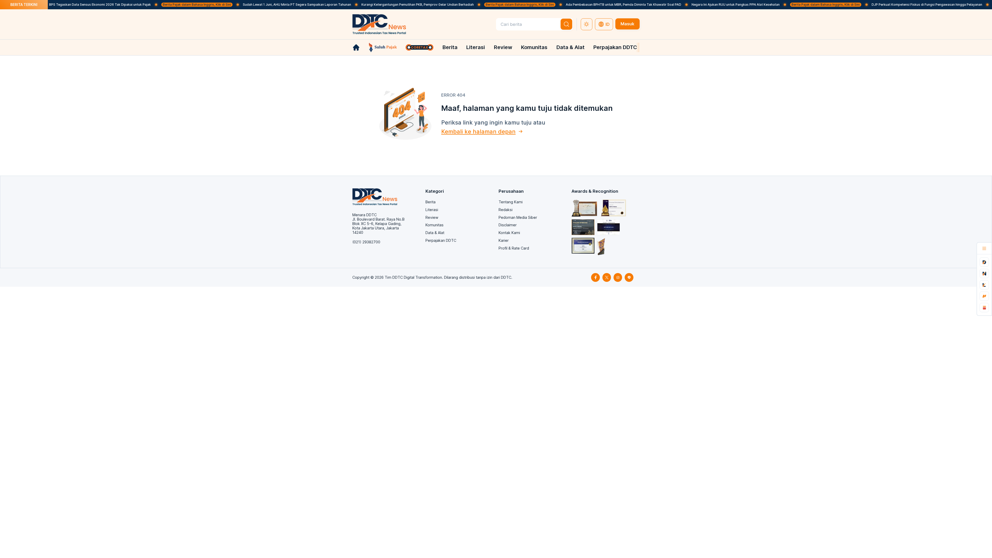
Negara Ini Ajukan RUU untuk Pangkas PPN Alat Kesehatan (716, 4)
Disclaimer (508, 225)
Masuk (627, 23)
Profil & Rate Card (514, 248)
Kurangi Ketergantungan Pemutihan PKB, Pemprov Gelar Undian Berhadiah (398, 4)
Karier (504, 240)
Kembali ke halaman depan (478, 131)
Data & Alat (570, 47)
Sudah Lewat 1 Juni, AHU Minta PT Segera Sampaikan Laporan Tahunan (277, 4)
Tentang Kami (511, 202)
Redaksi (506, 209)
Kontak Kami (509, 232)
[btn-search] (566, 24)
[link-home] (356, 47)
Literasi (475, 47)
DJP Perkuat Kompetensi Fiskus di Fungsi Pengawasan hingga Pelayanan (907, 4)
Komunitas (534, 47)
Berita (450, 47)
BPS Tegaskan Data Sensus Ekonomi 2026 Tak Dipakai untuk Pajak (80, 4)
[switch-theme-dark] (587, 24)
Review (503, 47)
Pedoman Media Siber (518, 217)
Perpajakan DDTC (615, 47)
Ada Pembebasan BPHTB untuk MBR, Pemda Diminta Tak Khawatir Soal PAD (603, 4)
